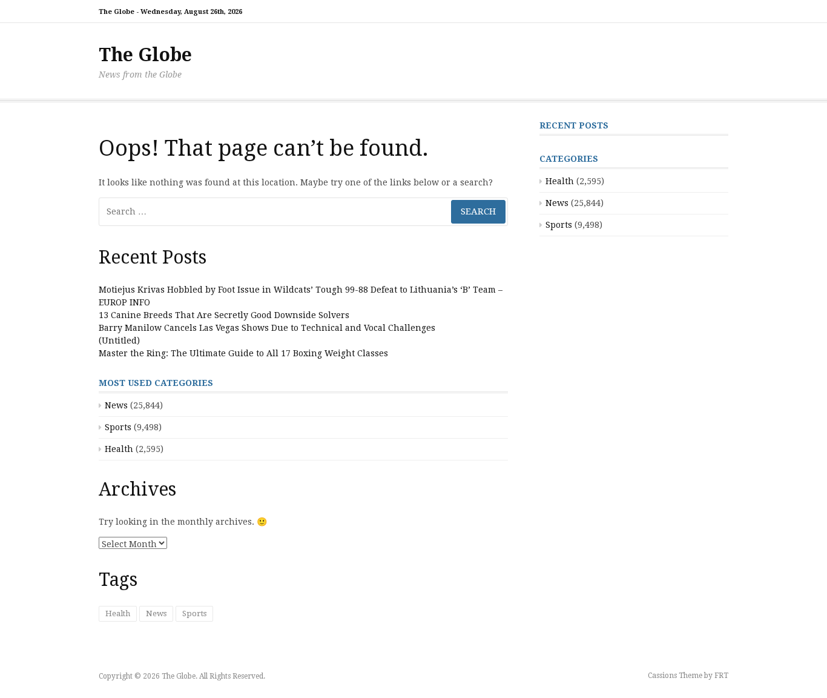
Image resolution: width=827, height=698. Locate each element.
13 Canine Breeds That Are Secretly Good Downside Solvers (224, 315)
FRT (721, 675)
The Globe (145, 54)
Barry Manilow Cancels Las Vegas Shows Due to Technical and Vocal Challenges (267, 328)
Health (119, 449)
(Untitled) (119, 340)
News (116, 405)
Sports (118, 427)
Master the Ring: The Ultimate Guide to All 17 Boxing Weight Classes (243, 353)
